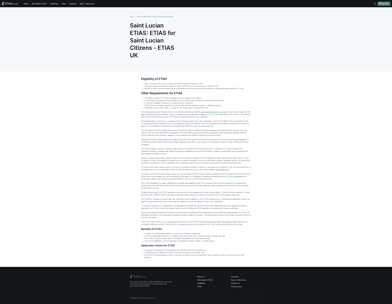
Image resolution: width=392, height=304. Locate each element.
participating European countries (213, 112)
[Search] (375, 4)
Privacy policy (236, 286)
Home (26, 4)
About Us (201, 277)
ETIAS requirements (235, 176)
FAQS (199, 286)
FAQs (64, 4)
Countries (72, 4)
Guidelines (54, 4)
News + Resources (87, 4)
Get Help (385, 4)
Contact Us (235, 283)
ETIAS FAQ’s (146, 179)
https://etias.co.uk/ (222, 170)
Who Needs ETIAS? (39, 4)
